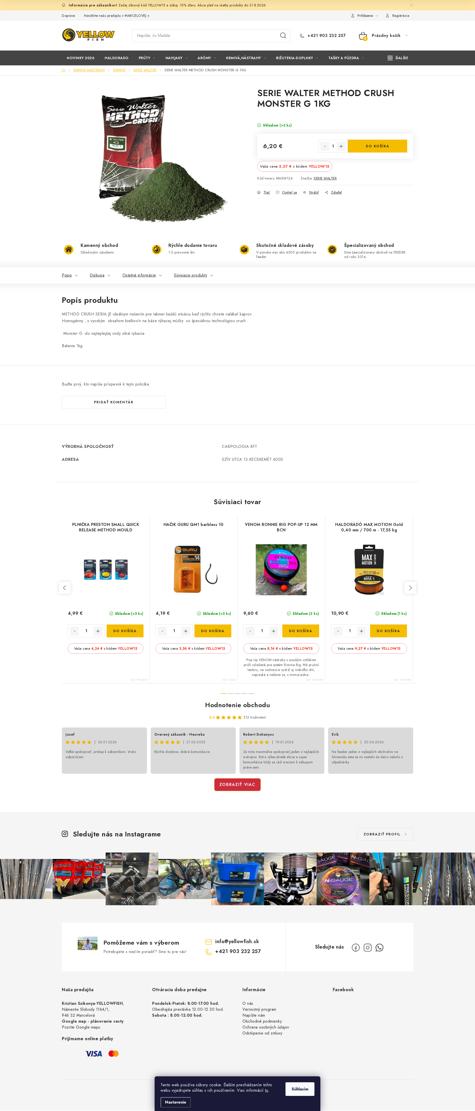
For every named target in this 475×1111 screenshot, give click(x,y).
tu (266, 1090)
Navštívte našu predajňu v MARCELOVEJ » (116, 15)
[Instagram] (368, 948)
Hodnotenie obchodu (237, 705)
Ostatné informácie (139, 275)
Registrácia (400, 15)
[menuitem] (80, 58)
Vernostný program (259, 1009)
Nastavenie (175, 1102)
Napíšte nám (253, 1015)
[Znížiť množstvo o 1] (324, 146)
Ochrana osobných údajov (265, 1027)
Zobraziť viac (237, 784)
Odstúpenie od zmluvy (262, 1033)
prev (65, 588)
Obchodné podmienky (262, 1021)
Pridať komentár (114, 402)
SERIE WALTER (325, 178)
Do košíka (377, 146)
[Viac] (398, 58)
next (410, 588)
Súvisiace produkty (190, 275)
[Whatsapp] (379, 948)
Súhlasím (300, 1089)
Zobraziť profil (382, 834)
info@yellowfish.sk (237, 941)
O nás (247, 1003)
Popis (67, 275)
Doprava (68, 15)
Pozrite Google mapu (81, 1027)
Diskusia (97, 275)
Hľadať (283, 35)
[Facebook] (356, 948)
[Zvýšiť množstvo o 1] (341, 146)
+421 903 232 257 (326, 35)
